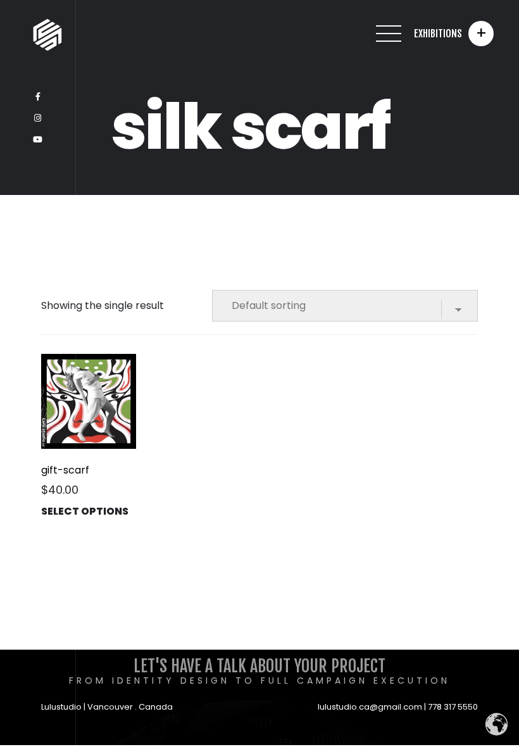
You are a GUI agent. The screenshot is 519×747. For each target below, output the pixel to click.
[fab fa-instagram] (37, 118)
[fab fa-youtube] (37, 140)
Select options (84, 511)
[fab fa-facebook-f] (38, 97)
